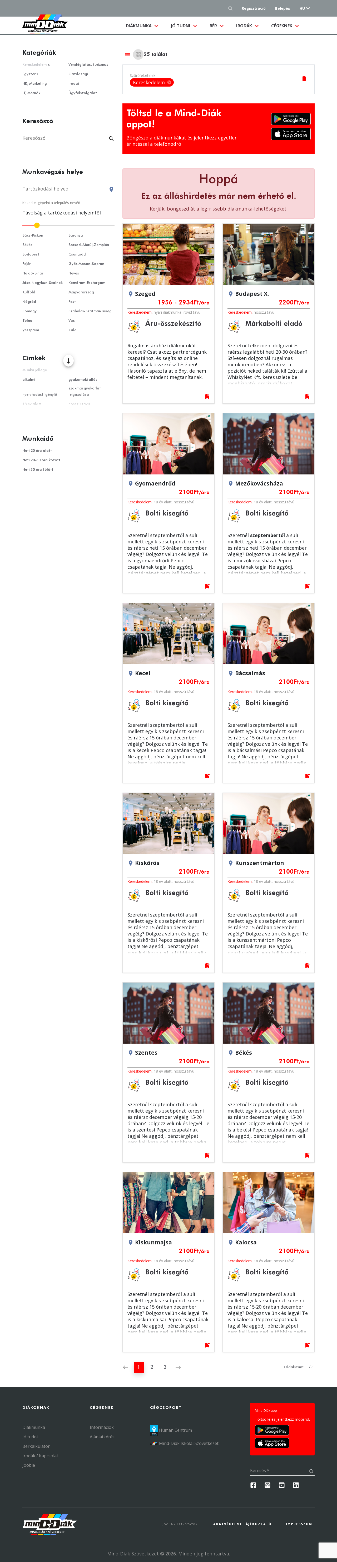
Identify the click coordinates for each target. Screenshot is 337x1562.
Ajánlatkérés (102, 1437)
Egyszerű (30, 74)
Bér (214, 26)
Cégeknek (282, 26)
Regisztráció (254, 8)
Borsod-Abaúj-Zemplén (88, 245)
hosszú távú (264, 312)
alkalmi (28, 380)
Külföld (28, 292)
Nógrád (29, 302)
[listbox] (152, 82)
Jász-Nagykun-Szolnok (42, 283)
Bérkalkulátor (36, 1446)
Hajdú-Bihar (32, 273)
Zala (72, 330)
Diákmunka (145, 26)
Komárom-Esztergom (86, 283)
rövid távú (192, 312)
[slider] (68, 225)
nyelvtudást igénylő (39, 395)
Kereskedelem (139, 312)
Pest (72, 302)
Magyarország (81, 292)
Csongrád (77, 254)
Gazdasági (78, 74)
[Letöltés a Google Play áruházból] (291, 119)
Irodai (73, 84)
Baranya (75, 235)
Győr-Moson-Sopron (86, 264)
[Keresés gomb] (232, 8)
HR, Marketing (34, 84)
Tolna (27, 321)
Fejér (26, 264)
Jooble (28, 1465)
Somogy (29, 311)
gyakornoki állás (82, 380)
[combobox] (68, 191)
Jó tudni (181, 26)
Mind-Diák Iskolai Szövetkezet (188, 1443)
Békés (27, 245)
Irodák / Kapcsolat (40, 1456)
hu (302, 8)
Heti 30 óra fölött (37, 470)
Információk (102, 1427)
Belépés (282, 8)
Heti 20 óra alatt (37, 451)
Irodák (244, 26)
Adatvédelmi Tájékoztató (242, 1524)
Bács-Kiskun (32, 235)
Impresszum (299, 1524)
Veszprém (30, 330)
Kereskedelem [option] (152, 82)
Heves (73, 273)
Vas (71, 321)
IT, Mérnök (31, 93)
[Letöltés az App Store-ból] (291, 134)
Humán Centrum (175, 1430)
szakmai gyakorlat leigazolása (84, 392)
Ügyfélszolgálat (82, 93)
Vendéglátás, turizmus (88, 65)
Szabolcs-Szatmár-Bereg (90, 311)
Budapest (30, 254)
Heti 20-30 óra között (41, 460)
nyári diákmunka (167, 312)
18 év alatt (163, 501)
